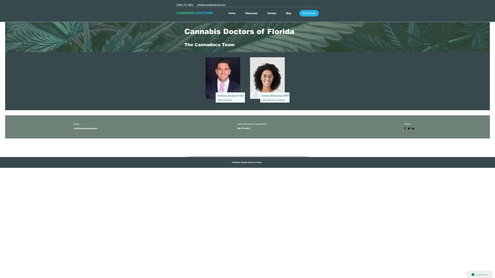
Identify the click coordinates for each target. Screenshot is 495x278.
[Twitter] (409, 128)
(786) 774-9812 (184, 4)
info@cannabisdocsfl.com (211, 4)
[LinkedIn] (413, 128)
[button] (309, 13)
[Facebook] (404, 128)
